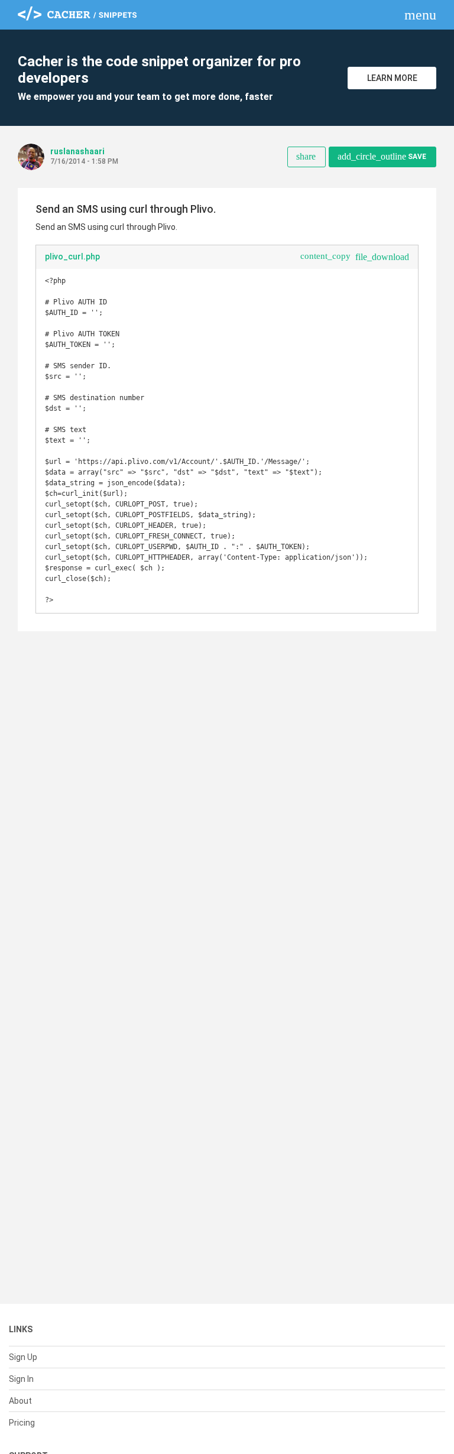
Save (382, 156)
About (20, 1401)
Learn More (392, 78)
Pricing (22, 1422)
